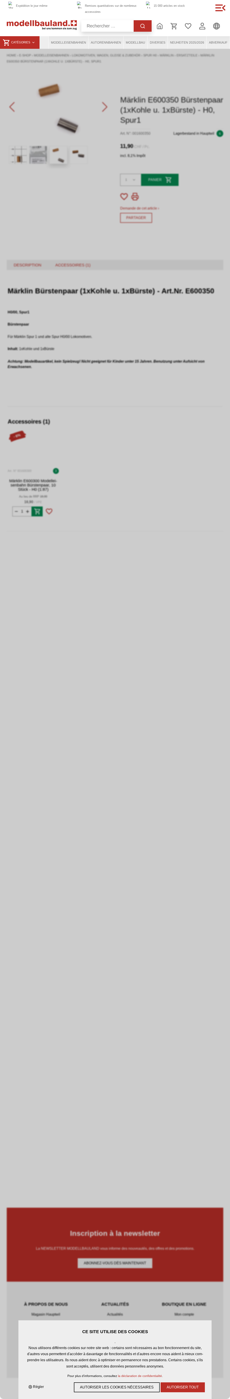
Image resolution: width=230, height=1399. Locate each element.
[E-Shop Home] (42, 26)
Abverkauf (218, 42)
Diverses (157, 42)
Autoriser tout (183, 1387)
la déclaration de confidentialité (140, 1376)
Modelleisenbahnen (68, 42)
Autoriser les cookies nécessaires (117, 1387)
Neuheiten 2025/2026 (187, 42)
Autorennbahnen (106, 42)
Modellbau (135, 42)
